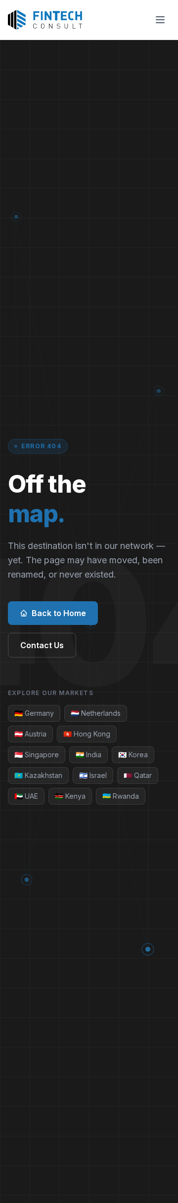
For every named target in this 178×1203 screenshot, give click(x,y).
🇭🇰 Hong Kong (86, 734)
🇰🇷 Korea (133, 754)
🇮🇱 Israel (93, 775)
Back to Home (59, 613)
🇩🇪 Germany (34, 713)
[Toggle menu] (160, 20)
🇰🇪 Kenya (70, 796)
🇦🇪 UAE (26, 796)
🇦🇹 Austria (30, 734)
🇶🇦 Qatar (138, 775)
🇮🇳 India (88, 754)
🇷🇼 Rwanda (120, 796)
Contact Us (42, 645)
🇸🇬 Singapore (36, 754)
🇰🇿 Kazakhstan (38, 775)
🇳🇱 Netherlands (96, 713)
